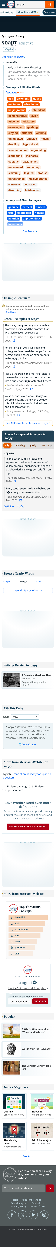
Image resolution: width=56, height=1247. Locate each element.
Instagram (44, 1214)
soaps (6, 581)
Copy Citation (29, 744)
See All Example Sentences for (27, 423)
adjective (26, 43)
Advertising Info (20, 1203)
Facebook (11, 1214)
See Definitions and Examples (27, 988)
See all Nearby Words (27, 590)
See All (27, 1156)
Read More (11, 312)
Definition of (12, 56)
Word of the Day (27, 976)
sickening (19, 445)
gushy (33, 445)
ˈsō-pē (8, 49)
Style (6, 717)
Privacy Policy (19, 1206)
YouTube (33, 1214)
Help (16, 1199)
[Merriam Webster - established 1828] (10, 4)
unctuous (47, 445)
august (25, 982)
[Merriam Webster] (27, 969)
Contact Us (38, 1203)
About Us (27, 1199)
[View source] (14, 340)
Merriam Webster (9, 1174)
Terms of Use (37, 1206)
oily (7, 445)
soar (38, 581)
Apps (39, 1199)
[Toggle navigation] (3, 4)
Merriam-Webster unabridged (28, 827)
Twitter (22, 1214)
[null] (35, 982)
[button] (28, 12)
